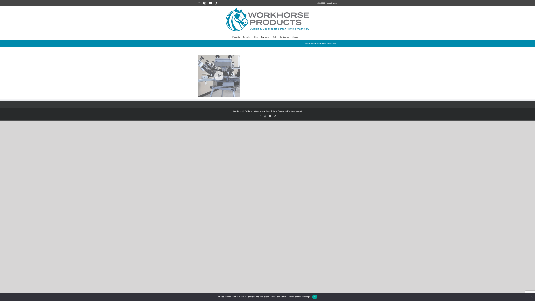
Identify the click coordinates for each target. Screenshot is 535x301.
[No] (531, 296)
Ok (314, 297)
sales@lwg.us (332, 3)
